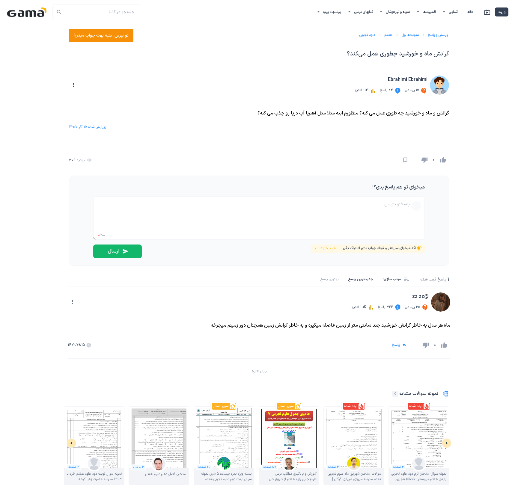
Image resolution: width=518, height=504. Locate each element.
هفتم (388, 35)
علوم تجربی (367, 35)
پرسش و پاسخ (438, 35)
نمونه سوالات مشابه (418, 393)
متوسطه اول (410, 35)
